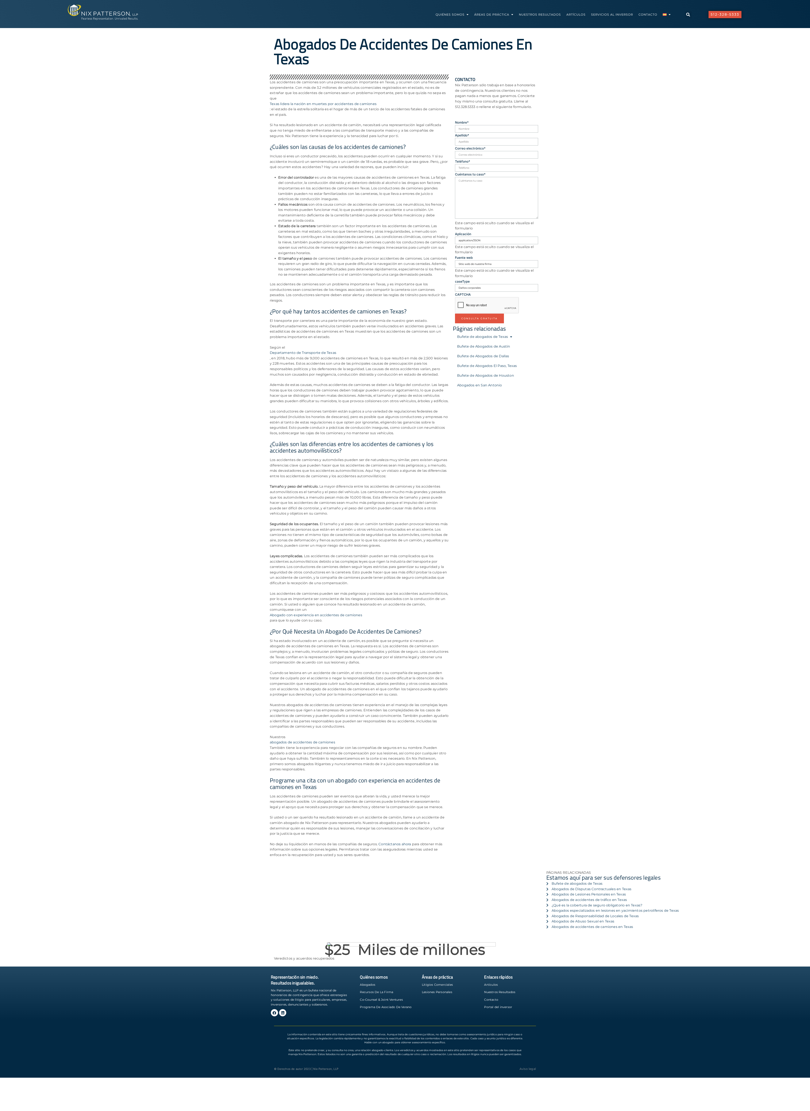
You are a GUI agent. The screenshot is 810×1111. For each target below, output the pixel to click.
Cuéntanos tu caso (470, 174)
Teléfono (462, 161)
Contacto (648, 14)
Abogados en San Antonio (479, 385)
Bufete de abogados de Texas (482, 337)
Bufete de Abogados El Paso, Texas (487, 366)
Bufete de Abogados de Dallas (483, 356)
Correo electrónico (470, 148)
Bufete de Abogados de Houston (485, 375)
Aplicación (463, 234)
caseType (462, 281)
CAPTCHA (463, 295)
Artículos (576, 14)
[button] (688, 14)
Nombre (462, 122)
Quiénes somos (450, 14)
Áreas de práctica (491, 14)
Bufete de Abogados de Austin (483, 346)
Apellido (462, 135)
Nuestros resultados (540, 14)
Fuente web (464, 258)
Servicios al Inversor (612, 14)
